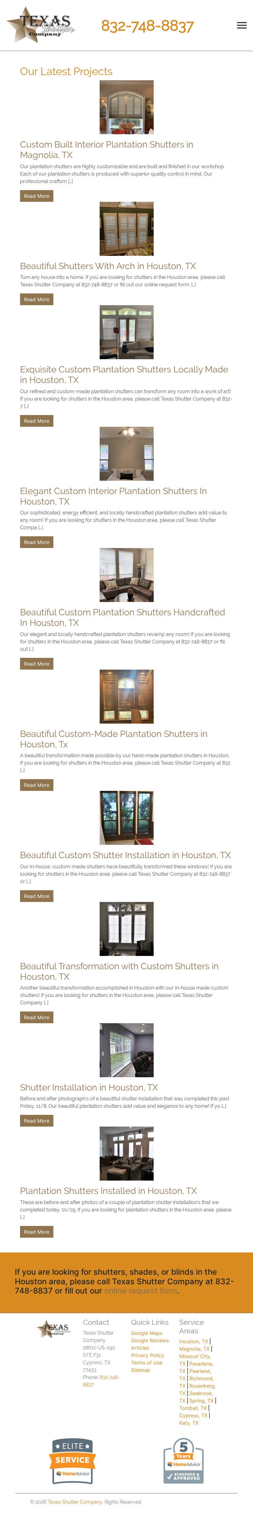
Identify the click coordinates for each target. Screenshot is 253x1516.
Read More (36, 196)
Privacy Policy (147, 1355)
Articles (140, 1348)
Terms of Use (146, 1363)
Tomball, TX (193, 1408)
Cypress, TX (193, 1415)
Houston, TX (193, 1341)
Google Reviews (150, 1340)
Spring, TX (201, 1401)
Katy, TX (188, 1423)
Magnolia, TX (194, 1349)
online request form (140, 1290)
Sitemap (140, 1370)
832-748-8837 (147, 25)
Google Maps (146, 1333)
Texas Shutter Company (75, 1502)
